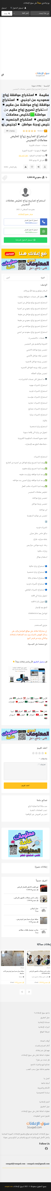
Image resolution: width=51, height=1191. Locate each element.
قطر (10, 698)
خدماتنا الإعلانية (44, 1022)
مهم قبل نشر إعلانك (43, 1050)
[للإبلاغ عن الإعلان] (25, 166)
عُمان (45, 711)
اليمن (29, 711)
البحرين (21, 702)
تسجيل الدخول (18, 8)
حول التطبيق (45, 1107)
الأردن (45, 698)
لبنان (28, 698)
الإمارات (11, 702)
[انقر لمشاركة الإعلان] (38, 166)
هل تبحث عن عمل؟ (43, 1060)
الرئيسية (47, 86)
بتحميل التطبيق (39, 662)
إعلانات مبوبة (36, 86)
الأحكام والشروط (44, 1088)
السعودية (37, 151)
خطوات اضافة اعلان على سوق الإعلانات (35, 1055)
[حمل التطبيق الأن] (25, 843)
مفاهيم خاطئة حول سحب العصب (38, 1069)
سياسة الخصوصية (43, 1093)
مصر (37, 711)
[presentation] (45, 110)
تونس (41, 715)
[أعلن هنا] (25, 253)
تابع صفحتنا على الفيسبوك (37, 644)
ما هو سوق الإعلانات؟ (42, 1013)
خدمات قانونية (34, 145)
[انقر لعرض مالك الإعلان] (44, 166)
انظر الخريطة (23, 155)
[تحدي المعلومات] (25, 264)
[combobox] (21, 13)
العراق (20, 711)
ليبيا (12, 711)
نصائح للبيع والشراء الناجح (40, 1065)
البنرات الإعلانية (44, 1027)
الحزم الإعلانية (44, 1102)
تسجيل (4, 8)
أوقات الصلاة (45, 1041)
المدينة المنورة (27, 151)
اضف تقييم (25, 785)
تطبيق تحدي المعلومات (41, 1116)
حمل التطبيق (45, 1018)
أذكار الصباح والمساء (42, 1046)
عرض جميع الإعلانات (25, 214)
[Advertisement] (25, 43)
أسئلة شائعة (45, 1083)
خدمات (44, 145)
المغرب (22, 715)
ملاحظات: (43, 758)
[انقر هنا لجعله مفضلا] (32, 166)
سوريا (36, 698)
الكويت (41, 702)
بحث (5, 13)
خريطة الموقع (45, 1032)
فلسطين (19, 698)
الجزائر (32, 715)
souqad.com (9, 1186)
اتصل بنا (47, 1079)
